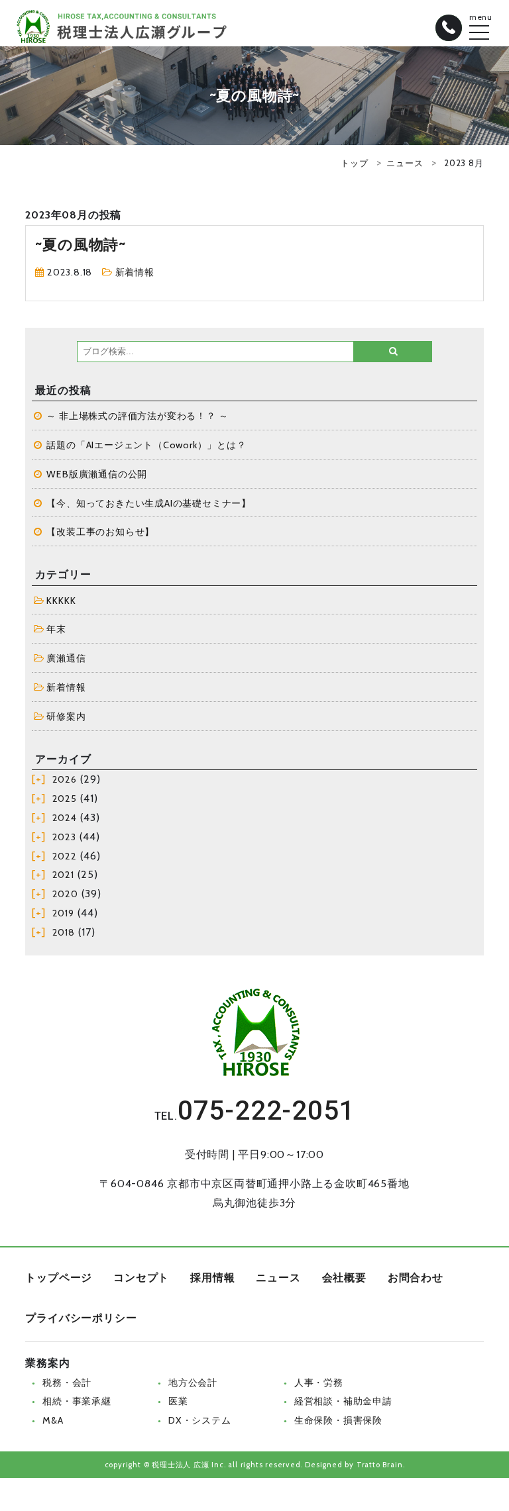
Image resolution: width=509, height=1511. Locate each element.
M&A (52, 1420)
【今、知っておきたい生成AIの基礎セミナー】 (148, 503)
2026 (64, 779)
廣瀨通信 (65, 658)
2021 (63, 875)
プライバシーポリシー (81, 1318)
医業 (178, 1401)
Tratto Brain (380, 1464)
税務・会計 (66, 1383)
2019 (63, 913)
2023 (64, 837)
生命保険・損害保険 (338, 1420)
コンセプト (141, 1277)
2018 (63, 932)
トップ (354, 163)
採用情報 (212, 1277)
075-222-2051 (266, 1110)
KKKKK (61, 601)
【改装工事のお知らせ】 (100, 532)
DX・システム (199, 1420)
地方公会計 (192, 1383)
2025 (64, 798)
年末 (56, 629)
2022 (64, 856)
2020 (65, 894)
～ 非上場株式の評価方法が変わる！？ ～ (137, 416)
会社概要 (344, 1277)
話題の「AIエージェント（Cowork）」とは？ (146, 445)
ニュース (404, 163)
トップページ (58, 1277)
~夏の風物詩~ (80, 244)
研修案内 (65, 716)
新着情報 (134, 272)
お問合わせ (415, 1277)
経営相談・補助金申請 (343, 1401)
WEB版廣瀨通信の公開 (96, 474)
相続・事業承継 (76, 1401)
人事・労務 (318, 1383)
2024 (64, 818)
